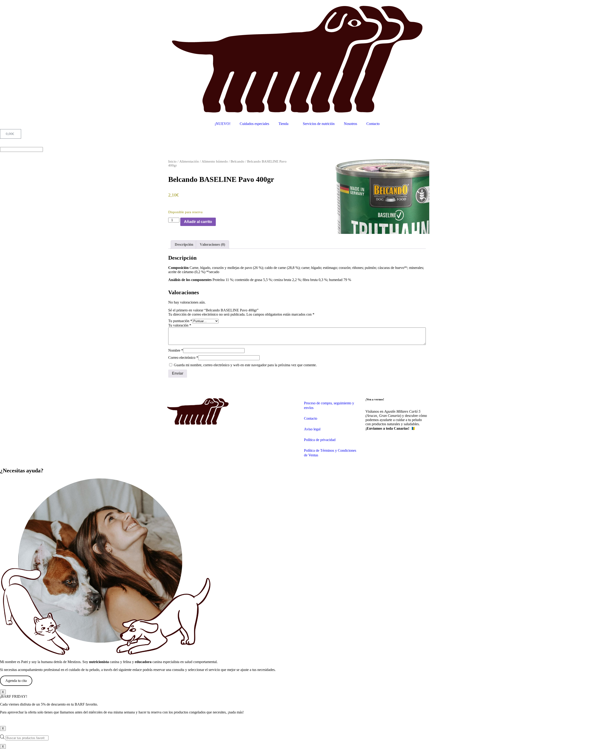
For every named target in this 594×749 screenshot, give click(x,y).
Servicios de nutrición (319, 124)
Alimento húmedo (215, 161)
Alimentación (189, 161)
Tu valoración (179, 325)
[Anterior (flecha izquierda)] (8, 374)
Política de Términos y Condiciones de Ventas (330, 452)
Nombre (175, 350)
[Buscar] (1, 145)
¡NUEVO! (222, 124)
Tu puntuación (180, 321)
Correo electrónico (183, 358)
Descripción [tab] (184, 244)
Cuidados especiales (254, 124)
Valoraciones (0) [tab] (212, 244)
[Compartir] (579, 5)
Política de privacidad (320, 440)
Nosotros (350, 124)
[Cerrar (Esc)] (589, 5)
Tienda (283, 124)
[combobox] (21, 149)
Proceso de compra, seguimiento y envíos (329, 405)
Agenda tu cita (16, 681)
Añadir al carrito (198, 222)
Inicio (172, 161)
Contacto (373, 124)
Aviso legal (312, 429)
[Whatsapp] (384, 445)
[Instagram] (371, 445)
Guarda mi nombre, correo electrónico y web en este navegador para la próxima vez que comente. (245, 365)
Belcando (237, 161)
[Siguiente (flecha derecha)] (586, 374)
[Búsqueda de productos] (297, 738)
